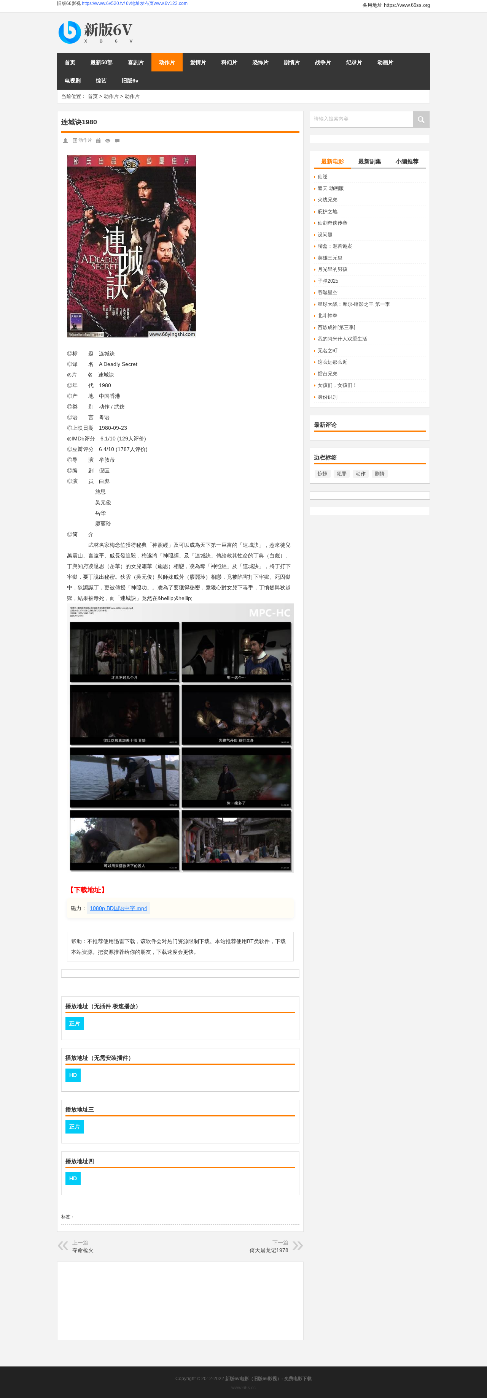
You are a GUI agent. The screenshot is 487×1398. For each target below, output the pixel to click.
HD (73, 1075)
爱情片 (198, 62)
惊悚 (323, 474)
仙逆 (323, 176)
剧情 (380, 474)
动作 (361, 474)
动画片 (385, 62)
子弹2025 (328, 281)
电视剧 (73, 81)
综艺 (101, 81)
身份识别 (327, 397)
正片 (74, 1023)
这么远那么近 (332, 362)
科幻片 (229, 62)
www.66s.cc (243, 1387)
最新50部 (102, 62)
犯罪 (342, 474)
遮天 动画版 (331, 188)
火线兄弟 (327, 200)
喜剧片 (136, 62)
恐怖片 (261, 62)
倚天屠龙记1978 (269, 1250)
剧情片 (292, 62)
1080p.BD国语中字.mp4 (118, 908)
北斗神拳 (327, 315)
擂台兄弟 (327, 374)
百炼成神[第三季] (336, 327)
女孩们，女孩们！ (337, 385)
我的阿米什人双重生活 (342, 339)
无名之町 (327, 350)
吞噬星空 (327, 292)
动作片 (167, 62)
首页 (70, 62)
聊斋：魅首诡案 (335, 246)
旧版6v (130, 81)
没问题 (325, 234)
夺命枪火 (83, 1250)
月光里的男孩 (332, 269)
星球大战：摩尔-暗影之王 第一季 (354, 304)
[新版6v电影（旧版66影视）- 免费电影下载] (97, 21)
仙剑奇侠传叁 (332, 223)
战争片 (323, 62)
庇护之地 (327, 211)
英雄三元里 (330, 258)
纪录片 (354, 62)
